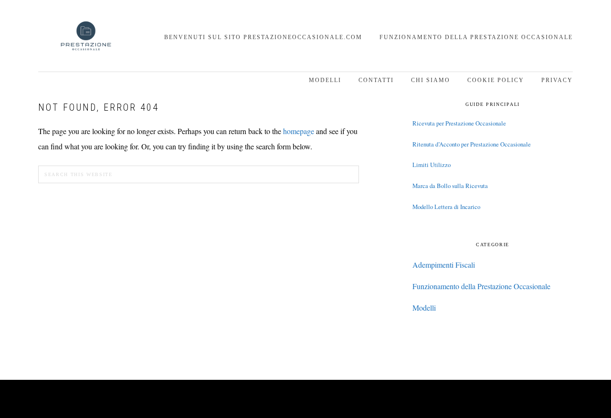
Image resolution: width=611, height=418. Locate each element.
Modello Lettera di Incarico (446, 206)
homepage (298, 131)
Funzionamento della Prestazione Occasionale (481, 286)
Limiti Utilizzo (431, 164)
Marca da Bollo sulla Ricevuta (450, 185)
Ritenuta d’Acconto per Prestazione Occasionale (471, 144)
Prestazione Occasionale (86, 37)
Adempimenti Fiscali (443, 265)
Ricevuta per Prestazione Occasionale (459, 123)
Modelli (424, 308)
